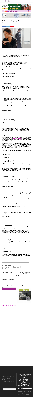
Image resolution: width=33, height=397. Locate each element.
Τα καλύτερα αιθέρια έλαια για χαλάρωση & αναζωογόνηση (24, 273)
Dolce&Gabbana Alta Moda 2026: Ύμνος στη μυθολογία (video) (8, 279)
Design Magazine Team (6, 265)
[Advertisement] (24, 337)
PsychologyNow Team (5, 257)
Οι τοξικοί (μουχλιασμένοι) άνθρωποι (7, 272)
